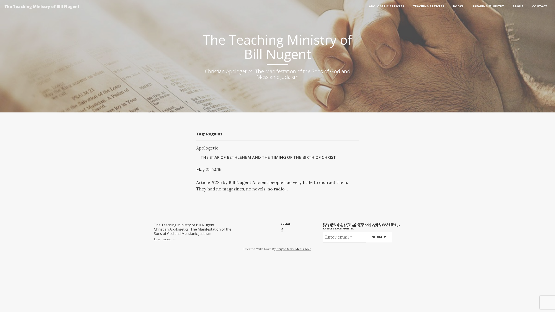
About (518, 6)
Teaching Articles (428, 6)
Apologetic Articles (386, 6)
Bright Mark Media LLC (293, 249)
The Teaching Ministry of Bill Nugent (42, 6)
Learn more (163, 239)
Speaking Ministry (488, 6)
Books (458, 6)
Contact (539, 6)
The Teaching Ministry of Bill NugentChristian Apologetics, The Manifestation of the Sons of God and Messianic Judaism (192, 229)
